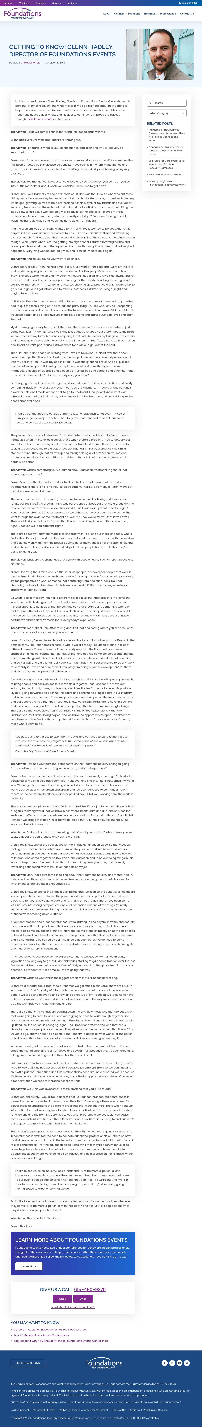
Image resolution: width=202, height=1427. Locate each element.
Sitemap (135, 1410)
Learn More (29, 1266)
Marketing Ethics (68, 1410)
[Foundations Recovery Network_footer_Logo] (104, 1358)
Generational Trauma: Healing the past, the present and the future (166, 150)
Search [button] (74, 3)
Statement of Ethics (44, 1410)
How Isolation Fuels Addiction (165, 174)
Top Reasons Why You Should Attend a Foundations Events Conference (61, 1341)
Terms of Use (119, 1410)
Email (83, 1299)
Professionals (31, 62)
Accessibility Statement (94, 1410)
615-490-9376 (190, 3)
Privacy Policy (151, 1418)
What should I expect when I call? (73, 1307)
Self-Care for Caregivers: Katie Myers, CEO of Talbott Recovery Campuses (166, 164)
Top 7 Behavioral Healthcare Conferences (41, 1335)
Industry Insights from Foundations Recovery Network (167, 183)
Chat (62, 1299)
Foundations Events (39, 119)
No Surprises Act (20, 1410)
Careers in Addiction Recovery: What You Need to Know (50, 1329)
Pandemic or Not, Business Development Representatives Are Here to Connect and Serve (167, 135)
